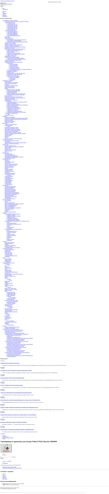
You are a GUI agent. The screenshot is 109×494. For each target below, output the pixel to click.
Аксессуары (7, 36)
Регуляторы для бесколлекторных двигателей (16, 339)
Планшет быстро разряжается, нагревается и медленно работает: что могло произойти (18, 414)
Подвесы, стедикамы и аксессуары (11, 143)
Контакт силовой (10, 51)
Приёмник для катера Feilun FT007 (9, 467)
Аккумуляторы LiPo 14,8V (12, 25)
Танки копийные (8, 258)
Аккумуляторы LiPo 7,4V (12, 29)
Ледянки (6, 284)
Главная (4, 11)
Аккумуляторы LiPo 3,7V (12, 28)
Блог (4, 12)
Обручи (8, 314)
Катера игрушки (8, 147)
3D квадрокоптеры (8, 153)
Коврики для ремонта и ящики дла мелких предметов (15, 133)
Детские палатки (8, 270)
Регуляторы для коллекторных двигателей (15, 340)
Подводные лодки (8, 150)
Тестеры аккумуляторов (9, 61)
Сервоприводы (8, 100)
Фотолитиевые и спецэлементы (13, 76)
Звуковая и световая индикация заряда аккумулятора (15, 46)
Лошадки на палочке (9, 285)
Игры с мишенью (10, 320)
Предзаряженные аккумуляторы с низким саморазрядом (20, 69)
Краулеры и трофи (10, 234)
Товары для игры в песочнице (11, 321)
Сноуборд (9, 287)
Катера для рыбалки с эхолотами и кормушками (14, 146)
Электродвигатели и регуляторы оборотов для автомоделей (16, 341)
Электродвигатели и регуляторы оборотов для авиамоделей (16, 334)
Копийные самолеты (9, 243)
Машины (4, 212)
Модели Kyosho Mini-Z (11, 235)
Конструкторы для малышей (10, 190)
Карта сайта (5, 16)
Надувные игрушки (9, 304)
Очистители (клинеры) (9, 208)
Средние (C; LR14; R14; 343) (12, 75)
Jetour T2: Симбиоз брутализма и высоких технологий (11, 385)
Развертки (7, 136)
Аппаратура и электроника (8, 80)
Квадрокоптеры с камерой (10, 157)
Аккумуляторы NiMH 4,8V (12, 31)
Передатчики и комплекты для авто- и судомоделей (15, 97)
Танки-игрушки (8, 259)
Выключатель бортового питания (11, 85)
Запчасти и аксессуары (9, 166)
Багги (8, 222)
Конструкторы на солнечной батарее (12, 193)
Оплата (4, 14)
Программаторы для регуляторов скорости (13, 331)
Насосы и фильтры (8, 310)
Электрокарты (8, 177)
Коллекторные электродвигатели (13, 337)
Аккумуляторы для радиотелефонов (14, 40)
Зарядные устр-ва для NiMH (10, 43)
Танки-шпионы (8, 260)
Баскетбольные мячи (11, 292)
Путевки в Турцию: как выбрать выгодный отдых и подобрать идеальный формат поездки (19, 407)
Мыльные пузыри (8, 290)
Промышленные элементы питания (12, 57)
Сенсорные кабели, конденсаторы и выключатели (14, 333)
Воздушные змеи (8, 267)
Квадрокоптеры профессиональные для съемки (14, 156)
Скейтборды (7, 172)
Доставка (4, 13)
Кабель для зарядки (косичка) (13, 50)
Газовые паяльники (9, 125)
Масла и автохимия (6, 199)
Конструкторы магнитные (10, 191)
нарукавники (9, 306)
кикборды (9, 175)
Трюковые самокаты (9, 176)
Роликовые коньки (8, 170)
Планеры (7, 244)
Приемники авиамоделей (10, 98)
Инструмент (5, 123)
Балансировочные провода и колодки (14, 49)
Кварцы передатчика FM (12, 91)
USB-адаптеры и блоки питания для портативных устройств (17, 21)
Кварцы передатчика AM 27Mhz (13, 89)
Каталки (6, 168)
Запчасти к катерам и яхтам (10, 145)
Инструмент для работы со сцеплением (12, 129)
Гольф (11, 280)
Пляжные (9, 296)
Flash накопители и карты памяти (11, 82)
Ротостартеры (7, 251)
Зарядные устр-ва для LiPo (10, 42)
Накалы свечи (7, 250)
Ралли (8, 226)
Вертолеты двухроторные (10, 117)
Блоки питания (8, 37)
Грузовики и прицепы (11, 232)
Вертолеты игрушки (9, 120)
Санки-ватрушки (10, 324)
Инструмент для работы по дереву (11, 127)
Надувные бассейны (11, 303)
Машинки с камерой (11, 214)
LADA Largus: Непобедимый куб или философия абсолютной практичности (16, 392)
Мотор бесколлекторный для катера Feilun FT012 (12, 468)
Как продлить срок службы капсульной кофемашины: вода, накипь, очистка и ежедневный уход (20, 400)
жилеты (11, 307)
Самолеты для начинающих (10, 245)
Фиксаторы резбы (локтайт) (10, 211)
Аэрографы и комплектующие (11, 124)
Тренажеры (7, 322)
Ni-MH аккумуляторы (14, 65)
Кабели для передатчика (9, 87)
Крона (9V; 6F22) (10, 72)
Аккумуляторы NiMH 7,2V (12, 32)
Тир (6, 319)
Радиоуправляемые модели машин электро (13, 229)
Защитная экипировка (9, 167)
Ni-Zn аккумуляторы (13, 66)
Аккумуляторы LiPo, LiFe (10, 22)
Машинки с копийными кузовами (13, 215)
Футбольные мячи (10, 299)
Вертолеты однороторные (10, 121)
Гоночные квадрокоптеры (10, 154)
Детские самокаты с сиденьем (11, 165)
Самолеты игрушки (9, 246)
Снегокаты (7, 315)
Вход (4, 8)
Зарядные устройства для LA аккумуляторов (13, 44)
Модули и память (8, 95)
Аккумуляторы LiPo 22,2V (12, 27)
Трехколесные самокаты (9, 174)
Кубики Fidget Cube (9, 283)
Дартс (6, 268)
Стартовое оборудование (7, 248)
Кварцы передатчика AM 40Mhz (13, 90)
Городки (9, 279)
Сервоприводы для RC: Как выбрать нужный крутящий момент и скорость (16, 370)
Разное (6, 137)
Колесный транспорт (7, 158)
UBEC (8, 114)
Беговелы (7, 159)
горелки (8, 126)
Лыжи (6, 286)
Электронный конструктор (10, 198)
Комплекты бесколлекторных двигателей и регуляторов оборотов (20, 338)
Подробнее (2, 367)
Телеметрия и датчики (9, 115)
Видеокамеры (7, 141)
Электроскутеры (8, 183)
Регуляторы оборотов (11, 356)
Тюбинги (7, 323)
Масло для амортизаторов (10, 202)
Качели (6, 277)
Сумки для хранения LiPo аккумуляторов (13, 60)
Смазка (6, 210)
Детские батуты (8, 269)
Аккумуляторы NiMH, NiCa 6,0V (13, 35)
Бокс (6, 265)
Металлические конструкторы (11, 194)
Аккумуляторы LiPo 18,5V (12, 26)
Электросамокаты (8, 181)
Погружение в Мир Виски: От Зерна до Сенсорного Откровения (13, 422)
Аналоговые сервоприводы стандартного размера (17, 101)
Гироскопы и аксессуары (10, 86)
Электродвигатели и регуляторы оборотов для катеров (15, 347)
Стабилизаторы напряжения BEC (11, 113)
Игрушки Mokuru (8, 275)
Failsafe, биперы (8, 81)
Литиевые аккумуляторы (14, 68)
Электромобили (8, 179)
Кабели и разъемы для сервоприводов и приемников (17, 104)
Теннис (8, 264)
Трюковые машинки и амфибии (13, 220)
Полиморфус (7, 209)
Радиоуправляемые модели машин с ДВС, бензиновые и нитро (17, 221)
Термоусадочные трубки (12, 55)
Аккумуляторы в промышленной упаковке (15, 58)
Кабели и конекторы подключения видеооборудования (15, 142)
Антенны (7, 84)
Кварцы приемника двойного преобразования (16, 93)
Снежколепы (7, 316)
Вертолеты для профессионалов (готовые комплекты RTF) (16, 118)
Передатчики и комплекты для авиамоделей (13, 96)
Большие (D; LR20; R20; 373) (13, 70)
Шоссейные (9, 228)
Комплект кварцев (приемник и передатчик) (16, 94)
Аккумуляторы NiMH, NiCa (10, 30)
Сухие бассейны (8, 317)
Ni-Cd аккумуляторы (14, 64)
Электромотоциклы (9, 180)
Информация (5, 463)
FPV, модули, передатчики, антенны (12, 140)
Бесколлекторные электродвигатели (14, 335)
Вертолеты (5, 116)
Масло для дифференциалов (10, 205)
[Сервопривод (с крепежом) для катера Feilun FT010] (6, 452)
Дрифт (8, 233)
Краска (6, 201)
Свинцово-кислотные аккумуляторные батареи (16, 59)
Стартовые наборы (8, 254)
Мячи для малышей (11, 295)
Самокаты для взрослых (9, 171)
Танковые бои (7, 261)
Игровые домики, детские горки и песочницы (14, 274)
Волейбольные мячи (11, 293)
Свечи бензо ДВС (8, 252)
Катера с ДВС (7, 148)
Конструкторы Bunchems (10, 187)
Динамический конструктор (10, 186)
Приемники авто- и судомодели (11, 99)
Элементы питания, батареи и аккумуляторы (13, 62)
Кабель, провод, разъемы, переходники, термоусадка (15, 48)
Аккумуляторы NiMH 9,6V (12, 34)
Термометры (7, 256)
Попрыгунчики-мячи (11, 298)
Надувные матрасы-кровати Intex (11, 309)
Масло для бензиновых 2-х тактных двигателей (14, 203)
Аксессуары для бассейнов (12, 301)
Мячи (6, 291)
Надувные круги (8, 305)
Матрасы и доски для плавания (11, 289)
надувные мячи (12, 297)
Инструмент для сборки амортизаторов (12, 130)
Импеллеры (9, 336)
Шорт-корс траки (10, 227)
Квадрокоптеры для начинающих (11, 155)
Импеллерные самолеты (9, 242)
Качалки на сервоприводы (12, 105)
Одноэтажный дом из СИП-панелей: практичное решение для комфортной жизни (17, 429)
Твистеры (7, 318)
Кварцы (6, 88)
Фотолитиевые (12, 79)
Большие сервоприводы (12, 102)
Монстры (9, 225)
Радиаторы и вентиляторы (10, 332)
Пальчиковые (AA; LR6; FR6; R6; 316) (14, 74)
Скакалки (7, 313)
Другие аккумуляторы (9, 38)
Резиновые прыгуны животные (11, 311)
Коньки (6, 282)
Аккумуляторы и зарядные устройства (10, 20)
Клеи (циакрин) (8, 200)
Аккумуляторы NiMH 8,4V (12, 33)
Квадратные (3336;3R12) (12, 71)
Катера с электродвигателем (10, 149)
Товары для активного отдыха (8, 262)
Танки (4, 257)
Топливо (4, 325)
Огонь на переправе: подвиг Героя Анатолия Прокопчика (12, 377)
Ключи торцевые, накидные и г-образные (13, 132)
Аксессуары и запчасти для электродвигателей (14, 330)
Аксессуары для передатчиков (11, 83)
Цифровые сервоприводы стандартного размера (16, 112)
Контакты (5, 15)
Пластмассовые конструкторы (11, 196)
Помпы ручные (8, 135)
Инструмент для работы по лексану (12, 128)
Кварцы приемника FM (11, 92)
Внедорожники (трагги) (12, 223)
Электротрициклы (8, 184)
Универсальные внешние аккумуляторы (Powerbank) (17, 41)
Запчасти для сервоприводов (12, 103)
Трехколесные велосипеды (10, 173)
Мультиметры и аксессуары (10, 56)
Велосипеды (7, 160)
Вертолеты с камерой (9, 122)
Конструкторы (5, 185)
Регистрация (5, 9)
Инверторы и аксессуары (10, 47)
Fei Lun (4, 438)
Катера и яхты (5, 144)
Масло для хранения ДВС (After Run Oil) (13, 207)
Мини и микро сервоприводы (13, 106)
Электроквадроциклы (9, 178)
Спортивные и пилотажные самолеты (12, 247)
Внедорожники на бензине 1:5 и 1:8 (14, 224)
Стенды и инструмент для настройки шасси (13, 138)
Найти (2, 6)
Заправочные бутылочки (10, 249)
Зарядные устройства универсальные (12, 45)
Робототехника (8, 197)
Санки (6, 312)
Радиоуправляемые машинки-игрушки (12, 213)
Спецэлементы (12, 78)
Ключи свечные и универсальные (11, 131)
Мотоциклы (9, 237)
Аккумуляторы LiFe (11, 23)
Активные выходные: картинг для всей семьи (9, 363)
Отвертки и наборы (9, 134)
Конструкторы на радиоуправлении (12, 192)
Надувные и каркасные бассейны (11, 300)
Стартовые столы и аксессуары (11, 255)
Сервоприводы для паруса (12, 110)
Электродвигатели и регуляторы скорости (11, 329)
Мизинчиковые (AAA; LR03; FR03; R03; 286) (16, 73)
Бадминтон (7, 263)
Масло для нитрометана (9, 206)
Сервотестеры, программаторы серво (14, 111)
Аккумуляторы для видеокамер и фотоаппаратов (16, 39)
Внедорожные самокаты (9, 161)
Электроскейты (8, 182)
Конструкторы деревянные (10, 189)
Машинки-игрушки (11, 216)
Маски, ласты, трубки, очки (10, 288)
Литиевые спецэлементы (14, 77)
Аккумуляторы (10, 63)
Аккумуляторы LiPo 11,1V (12, 24)
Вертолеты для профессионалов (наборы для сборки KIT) (16, 119)
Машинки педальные (9, 169)
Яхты (6, 151)
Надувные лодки (8, 308)
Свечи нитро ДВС (8, 253)
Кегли (6, 278)
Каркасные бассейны (11, 302)
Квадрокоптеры (6, 152)
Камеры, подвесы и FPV (7, 139)
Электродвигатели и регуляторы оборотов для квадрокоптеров (17, 352)
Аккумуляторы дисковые (14, 67)
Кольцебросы (7, 281)
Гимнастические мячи (11, 294)
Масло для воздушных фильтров (11, 204)
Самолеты (5, 241)
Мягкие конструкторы (9, 195)
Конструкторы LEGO (9, 188)
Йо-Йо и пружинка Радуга (10, 276)
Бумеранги (7, 266)
